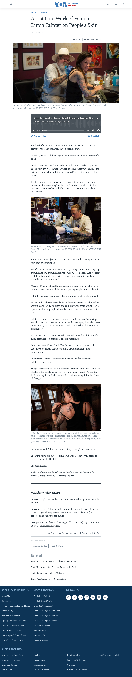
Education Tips (41, 665)
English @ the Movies (43, 601)
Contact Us (6, 601)
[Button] (77, 39)
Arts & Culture (39, 13)
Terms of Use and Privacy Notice (16, 606)
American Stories (9, 665)
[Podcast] (99, 597)
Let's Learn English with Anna (47, 611)
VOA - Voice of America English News (52, 122)
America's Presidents (11, 660)
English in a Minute (42, 596)
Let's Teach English (42, 626)
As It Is (37, 655)
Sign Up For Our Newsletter (14, 621)
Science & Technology (76, 660)
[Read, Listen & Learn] (124, 4)
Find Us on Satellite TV (11, 630)
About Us (6, 596)
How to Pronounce (42, 640)
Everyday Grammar (42, 670)
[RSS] (92, 597)
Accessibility (7, 611)
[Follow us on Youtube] (80, 597)
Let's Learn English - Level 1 (46, 616)
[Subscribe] (105, 597)
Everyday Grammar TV (44, 606)
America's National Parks (13, 655)
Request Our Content (11, 616)
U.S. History (72, 665)
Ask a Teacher (40, 660)
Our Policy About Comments (14, 640)
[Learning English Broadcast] (108, 4)
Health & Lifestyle (75, 655)
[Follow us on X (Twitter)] (74, 597)
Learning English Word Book (14, 635)
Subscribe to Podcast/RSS (13, 626)
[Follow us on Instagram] (86, 597)
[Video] (116, 4)
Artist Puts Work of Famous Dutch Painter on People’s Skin (63, 118)
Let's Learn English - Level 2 (46, 621)
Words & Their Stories (77, 670)
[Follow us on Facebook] (68, 597)
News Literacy (40, 630)
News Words (39, 635)
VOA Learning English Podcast (113, 655)
